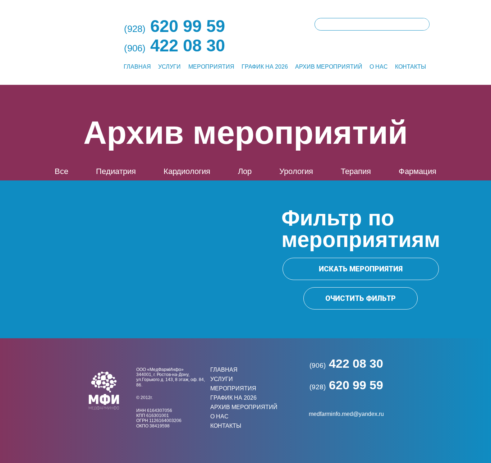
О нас (379, 67)
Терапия (356, 171)
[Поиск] (423, 24)
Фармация (417, 171)
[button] (361, 269)
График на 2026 (265, 67)
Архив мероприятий (328, 67)
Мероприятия (211, 67)
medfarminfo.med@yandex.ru (346, 414)
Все (61, 171)
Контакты (410, 67)
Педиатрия (116, 171)
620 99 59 (346, 385)
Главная (137, 67)
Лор (245, 171)
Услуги (169, 67)
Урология (296, 171)
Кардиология (187, 171)
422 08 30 (346, 363)
